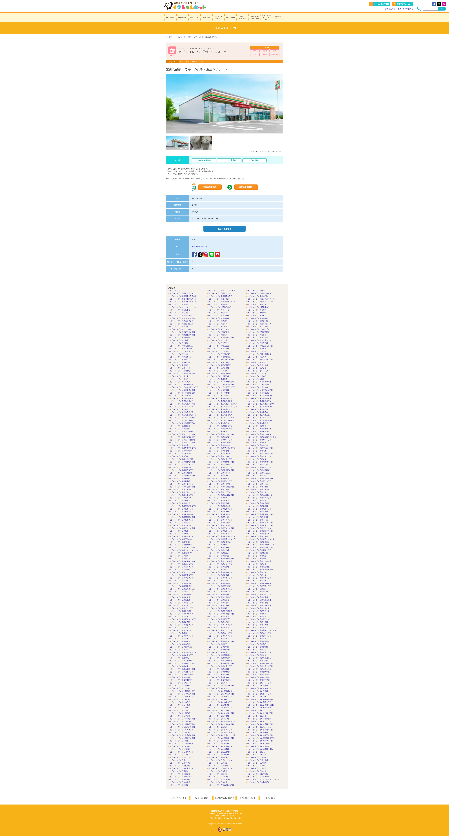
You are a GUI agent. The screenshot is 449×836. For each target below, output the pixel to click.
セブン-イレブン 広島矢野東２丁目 (221, 663)
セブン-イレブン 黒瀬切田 (256, 362)
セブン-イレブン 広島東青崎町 (219, 597)
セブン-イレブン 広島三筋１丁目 (220, 630)
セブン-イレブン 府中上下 (256, 754)
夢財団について (278, 17)
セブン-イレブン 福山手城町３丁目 (182, 719)
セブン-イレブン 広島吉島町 (218, 674)
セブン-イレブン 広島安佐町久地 (259, 429)
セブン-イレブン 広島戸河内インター (221, 572)
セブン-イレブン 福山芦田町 (179, 686)
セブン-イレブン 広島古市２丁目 (220, 616)
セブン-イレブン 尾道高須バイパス (260, 318)
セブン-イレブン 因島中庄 (217, 304)
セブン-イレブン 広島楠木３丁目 (181, 520)
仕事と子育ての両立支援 (255, 17)
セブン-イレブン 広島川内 (217, 498)
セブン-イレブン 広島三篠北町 (180, 630)
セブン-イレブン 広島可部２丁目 (220, 481)
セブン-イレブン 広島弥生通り (219, 672)
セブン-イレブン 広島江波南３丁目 (260, 454)
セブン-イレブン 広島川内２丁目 (259, 498)
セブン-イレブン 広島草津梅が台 (181, 514)
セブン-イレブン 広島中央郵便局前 (221, 558)
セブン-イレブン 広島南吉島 (179, 644)
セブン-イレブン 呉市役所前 (218, 351)
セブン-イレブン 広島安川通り (219, 658)
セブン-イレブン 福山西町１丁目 (259, 721)
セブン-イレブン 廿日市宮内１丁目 (260, 390)
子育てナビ (194, 17)
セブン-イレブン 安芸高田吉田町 (220, 296)
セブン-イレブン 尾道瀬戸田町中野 (182, 318)
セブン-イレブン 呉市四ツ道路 (219, 354)
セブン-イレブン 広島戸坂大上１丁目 (183, 619)
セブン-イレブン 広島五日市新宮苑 (182, 437)
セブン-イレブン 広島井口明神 (219, 442)
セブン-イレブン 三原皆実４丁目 (181, 768)
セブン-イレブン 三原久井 (178, 760)
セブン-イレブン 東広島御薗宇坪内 (182, 423)
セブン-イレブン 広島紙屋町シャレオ (260, 495)
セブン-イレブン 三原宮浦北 (179, 771)
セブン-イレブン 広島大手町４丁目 (221, 462)
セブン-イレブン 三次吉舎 (256, 771)
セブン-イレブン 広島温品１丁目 (181, 592)
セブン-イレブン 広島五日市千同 (220, 437)
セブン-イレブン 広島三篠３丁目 (259, 627)
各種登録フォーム (403, 4)
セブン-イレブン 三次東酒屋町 (219, 779)
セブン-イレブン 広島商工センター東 (260, 539)
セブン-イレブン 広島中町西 (218, 581)
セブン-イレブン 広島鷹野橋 (257, 553)
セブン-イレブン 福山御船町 (179, 749)
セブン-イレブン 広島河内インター (260, 528)
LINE (211, 254)
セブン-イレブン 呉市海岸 (217, 340)
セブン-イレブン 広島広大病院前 (259, 605)
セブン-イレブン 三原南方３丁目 (220, 768)
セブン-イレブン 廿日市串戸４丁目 (221, 384)
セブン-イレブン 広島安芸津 (179, 429)
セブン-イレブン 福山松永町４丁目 (182, 735)
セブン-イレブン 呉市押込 (178, 340)
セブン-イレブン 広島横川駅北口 (259, 672)
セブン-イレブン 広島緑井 (178, 633)
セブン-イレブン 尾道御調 (217, 321)
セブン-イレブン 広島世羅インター (182, 547)
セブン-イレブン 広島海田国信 (180, 473)
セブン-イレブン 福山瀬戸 (178, 710)
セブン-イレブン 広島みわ (178, 650)
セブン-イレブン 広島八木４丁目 (181, 655)
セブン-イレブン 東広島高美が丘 (181, 412)
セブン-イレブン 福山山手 (178, 754)
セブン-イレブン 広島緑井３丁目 (259, 633)
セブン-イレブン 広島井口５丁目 (259, 440)
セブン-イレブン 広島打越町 (218, 451)
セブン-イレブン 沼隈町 (256, 379)
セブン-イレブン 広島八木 (217, 652)
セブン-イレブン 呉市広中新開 (180, 349)
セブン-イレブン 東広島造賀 (257, 409)
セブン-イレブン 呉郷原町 (217, 335)
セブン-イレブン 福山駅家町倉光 (220, 691)
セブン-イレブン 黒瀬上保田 (218, 362)
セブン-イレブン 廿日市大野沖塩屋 (221, 382)
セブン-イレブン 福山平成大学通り (221, 732)
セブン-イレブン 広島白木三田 (258, 542)
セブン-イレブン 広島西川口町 (219, 583)
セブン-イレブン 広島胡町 (178, 456)
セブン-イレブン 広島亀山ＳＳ (180, 498)
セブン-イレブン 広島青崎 (256, 426)
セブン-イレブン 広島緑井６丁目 (220, 636)
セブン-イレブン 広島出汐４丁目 (220, 564)
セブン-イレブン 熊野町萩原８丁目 (182, 332)
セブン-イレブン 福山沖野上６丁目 (221, 694)
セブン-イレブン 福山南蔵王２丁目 (260, 735)
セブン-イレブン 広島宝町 (178, 556)
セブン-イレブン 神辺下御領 (257, 326)
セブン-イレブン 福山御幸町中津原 (260, 749)
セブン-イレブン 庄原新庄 (256, 368)
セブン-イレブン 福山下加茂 (179, 705)
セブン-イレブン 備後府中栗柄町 (259, 677)
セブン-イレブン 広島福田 (217, 608)
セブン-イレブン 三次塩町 (217, 774)
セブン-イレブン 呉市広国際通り (181, 346)
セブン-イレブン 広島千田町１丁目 (260, 547)
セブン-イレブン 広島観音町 (257, 506)
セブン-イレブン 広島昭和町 (179, 542)
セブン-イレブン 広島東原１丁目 (181, 603)
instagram (444, 4)
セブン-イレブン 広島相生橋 (179, 426)
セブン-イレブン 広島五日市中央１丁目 (261, 437)
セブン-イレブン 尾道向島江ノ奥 (259, 324)
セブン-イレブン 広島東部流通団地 (260, 570)
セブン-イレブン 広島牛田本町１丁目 (183, 448)
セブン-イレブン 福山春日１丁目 (259, 694)
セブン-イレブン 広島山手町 (218, 669)
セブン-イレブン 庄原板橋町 (257, 365)
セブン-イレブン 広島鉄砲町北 (258, 567)
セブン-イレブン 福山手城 (256, 716)
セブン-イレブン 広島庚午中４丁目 (221, 528)
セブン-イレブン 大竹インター (219, 310)
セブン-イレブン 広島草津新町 (219, 514)
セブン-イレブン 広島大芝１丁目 (259, 456)
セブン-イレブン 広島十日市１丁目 (182, 572)
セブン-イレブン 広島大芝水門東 (181, 459)
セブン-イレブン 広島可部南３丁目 (182, 487)
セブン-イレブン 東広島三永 (218, 423)
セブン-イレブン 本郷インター (180, 757)
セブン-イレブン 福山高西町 (179, 713)
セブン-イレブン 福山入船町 (179, 688)
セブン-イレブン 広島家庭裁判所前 (260, 478)
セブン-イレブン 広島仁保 (256, 589)
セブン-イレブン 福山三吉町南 (219, 752)
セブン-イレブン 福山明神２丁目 (181, 752)
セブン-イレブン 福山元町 (256, 752)
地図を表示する (225, 229)
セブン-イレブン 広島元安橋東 (219, 650)
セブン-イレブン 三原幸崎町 (179, 763)
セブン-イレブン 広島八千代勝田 (259, 658)
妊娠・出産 (182, 17)
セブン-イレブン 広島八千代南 (180, 661)
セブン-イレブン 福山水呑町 (179, 746)
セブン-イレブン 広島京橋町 (218, 511)
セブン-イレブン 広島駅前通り (180, 454)
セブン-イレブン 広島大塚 (256, 459)
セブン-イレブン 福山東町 (217, 727)
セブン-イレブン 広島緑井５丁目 (181, 636)
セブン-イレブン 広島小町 (178, 534)
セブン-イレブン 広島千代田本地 (259, 561)
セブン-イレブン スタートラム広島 (182, 373)
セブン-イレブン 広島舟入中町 (258, 611)
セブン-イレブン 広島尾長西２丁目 (221, 470)
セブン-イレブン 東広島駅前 (218, 395)
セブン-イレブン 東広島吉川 (257, 423)
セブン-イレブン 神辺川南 (217, 326)
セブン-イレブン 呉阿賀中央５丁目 (182, 335)
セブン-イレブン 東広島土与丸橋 (220, 415)
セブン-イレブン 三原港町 (256, 766)
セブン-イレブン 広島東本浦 (257, 603)
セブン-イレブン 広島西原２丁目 (259, 586)
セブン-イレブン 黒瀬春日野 (179, 362)
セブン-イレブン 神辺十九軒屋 (180, 329)
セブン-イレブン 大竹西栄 (178, 313)
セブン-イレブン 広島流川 (256, 581)
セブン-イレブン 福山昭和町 (218, 705)
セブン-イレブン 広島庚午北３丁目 (182, 528)
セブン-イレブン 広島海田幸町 (219, 473)
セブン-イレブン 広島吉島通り (258, 674)
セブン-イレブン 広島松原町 (257, 622)
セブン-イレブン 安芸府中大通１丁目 (183, 299)
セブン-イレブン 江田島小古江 (258, 307)
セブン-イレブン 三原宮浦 (256, 768)
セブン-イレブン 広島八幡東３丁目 (260, 666)
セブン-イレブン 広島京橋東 (257, 511)
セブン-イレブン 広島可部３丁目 (259, 481)
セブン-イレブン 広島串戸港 (218, 517)
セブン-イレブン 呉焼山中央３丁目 (260, 360)
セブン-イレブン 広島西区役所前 (259, 583)
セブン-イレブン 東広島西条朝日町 (260, 395)
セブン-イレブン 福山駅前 (217, 688)
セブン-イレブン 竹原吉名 (178, 379)
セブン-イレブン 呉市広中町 (218, 349)
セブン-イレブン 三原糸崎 (256, 757)
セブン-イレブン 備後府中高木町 (220, 680)
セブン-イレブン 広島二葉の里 (258, 608)
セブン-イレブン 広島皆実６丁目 (259, 638)
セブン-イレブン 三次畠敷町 (179, 779)
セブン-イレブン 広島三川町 (257, 625)
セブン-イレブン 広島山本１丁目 (259, 669)
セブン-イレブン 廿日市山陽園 (258, 384)
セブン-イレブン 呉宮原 (178, 360)
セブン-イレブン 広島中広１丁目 (220, 578)
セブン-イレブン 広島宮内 (217, 644)
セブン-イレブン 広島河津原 (179, 503)
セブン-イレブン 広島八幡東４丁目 (182, 669)
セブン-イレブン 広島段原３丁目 (181, 558)
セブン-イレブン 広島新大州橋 (180, 545)
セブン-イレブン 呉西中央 (256, 357)
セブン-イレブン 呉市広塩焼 (218, 346)
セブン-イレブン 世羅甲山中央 (219, 373)
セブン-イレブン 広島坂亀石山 (219, 534)
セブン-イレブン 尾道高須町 (218, 318)
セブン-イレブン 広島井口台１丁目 (182, 442)
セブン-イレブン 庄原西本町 (179, 371)
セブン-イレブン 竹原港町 (256, 376)
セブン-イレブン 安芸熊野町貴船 (259, 293)
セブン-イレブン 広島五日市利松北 (182, 440)
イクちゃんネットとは (392, 9)
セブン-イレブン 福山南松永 (218, 741)
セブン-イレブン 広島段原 (256, 556)
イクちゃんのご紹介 (201, 798)
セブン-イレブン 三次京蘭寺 (179, 774)
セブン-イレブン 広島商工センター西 (221, 539)
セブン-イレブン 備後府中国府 (180, 680)
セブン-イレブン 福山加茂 (256, 697)
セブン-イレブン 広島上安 (256, 492)
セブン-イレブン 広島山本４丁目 (181, 672)
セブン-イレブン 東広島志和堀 (219, 409)
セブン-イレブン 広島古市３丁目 (259, 616)
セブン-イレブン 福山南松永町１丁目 (183, 743)
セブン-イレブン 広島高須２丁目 (259, 550)
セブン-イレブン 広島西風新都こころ (260, 545)
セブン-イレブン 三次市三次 (257, 774)
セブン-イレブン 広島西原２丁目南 (182, 589)
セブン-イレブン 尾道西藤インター (182, 321)
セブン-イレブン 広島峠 (217, 570)
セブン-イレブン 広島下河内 (257, 536)
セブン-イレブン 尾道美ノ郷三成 (181, 324)
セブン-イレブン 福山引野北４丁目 (260, 730)
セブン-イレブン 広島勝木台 (218, 478)
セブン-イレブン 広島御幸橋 (257, 647)
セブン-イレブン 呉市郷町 (178, 343)
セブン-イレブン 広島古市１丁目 (181, 616)
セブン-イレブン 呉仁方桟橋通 (219, 357)
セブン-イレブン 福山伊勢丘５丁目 (221, 686)
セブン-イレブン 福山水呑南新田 (259, 746)
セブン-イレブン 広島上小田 (257, 487)
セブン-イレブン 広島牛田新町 (219, 445)
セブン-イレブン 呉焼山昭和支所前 (221, 360)
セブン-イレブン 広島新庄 (217, 545)
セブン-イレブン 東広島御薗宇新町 (260, 420)
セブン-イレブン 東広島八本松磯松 (182, 418)
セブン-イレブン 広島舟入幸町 (180, 611)
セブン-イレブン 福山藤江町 (179, 732)
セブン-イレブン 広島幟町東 (257, 592)
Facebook (434, 4)
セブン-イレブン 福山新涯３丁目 (220, 708)
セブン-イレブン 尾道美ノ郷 (257, 321)
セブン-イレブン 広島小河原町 (180, 467)
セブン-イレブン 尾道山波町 (218, 315)
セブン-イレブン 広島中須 (256, 575)
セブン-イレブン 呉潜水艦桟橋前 (259, 354)
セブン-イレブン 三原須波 (217, 763)
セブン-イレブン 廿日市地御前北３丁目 (183, 387)
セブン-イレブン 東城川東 (217, 379)
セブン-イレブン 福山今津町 (257, 686)
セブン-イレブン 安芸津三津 (257, 296)
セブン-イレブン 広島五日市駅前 (259, 434)
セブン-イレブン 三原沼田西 (218, 766)
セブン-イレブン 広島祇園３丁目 (220, 509)
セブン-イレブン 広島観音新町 (258, 503)
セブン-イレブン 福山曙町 (217, 683)
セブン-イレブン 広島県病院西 (219, 523)
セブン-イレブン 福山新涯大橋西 (259, 708)
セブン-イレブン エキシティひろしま (183, 307)
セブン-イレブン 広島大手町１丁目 (182, 462)
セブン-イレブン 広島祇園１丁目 (181, 509)
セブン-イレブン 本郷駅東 (217, 757)
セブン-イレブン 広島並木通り (180, 583)
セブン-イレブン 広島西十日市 (180, 586)
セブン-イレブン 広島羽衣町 (218, 594)
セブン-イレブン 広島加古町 (179, 478)
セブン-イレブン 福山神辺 (217, 699)
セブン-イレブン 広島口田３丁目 (220, 520)
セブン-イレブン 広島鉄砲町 (218, 567)
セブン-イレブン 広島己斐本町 (180, 525)
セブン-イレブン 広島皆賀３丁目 (259, 636)
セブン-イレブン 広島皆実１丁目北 (182, 638)
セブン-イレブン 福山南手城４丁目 (221, 738)
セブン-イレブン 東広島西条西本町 (260, 407)
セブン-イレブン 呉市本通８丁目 (181, 351)
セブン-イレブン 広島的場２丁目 (181, 625)
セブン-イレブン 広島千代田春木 (220, 561)
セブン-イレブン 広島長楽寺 (257, 558)
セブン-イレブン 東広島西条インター (221, 398)
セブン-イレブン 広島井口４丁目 (220, 440)
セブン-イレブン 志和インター (258, 371)
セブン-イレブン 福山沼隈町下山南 (182, 724)
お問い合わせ (408, 9)
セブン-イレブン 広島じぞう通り (259, 534)
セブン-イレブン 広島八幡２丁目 (220, 666)
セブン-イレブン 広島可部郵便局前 (221, 487)
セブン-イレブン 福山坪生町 (218, 716)
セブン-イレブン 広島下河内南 (180, 539)
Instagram (205, 254)
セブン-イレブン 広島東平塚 (218, 603)
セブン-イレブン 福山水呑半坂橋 (220, 746)
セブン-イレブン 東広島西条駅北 (259, 398)
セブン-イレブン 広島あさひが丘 (181, 431)
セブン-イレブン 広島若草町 (218, 677)
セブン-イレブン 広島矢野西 (257, 661)
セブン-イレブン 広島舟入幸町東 (220, 611)
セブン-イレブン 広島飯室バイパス (182, 445)
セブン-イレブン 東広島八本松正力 (221, 418)
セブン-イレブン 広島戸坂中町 (258, 619)
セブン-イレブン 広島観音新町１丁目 (183, 506)
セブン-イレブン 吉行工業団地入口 (221, 785)
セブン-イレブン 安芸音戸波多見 (181, 293)
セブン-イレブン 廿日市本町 (218, 390)
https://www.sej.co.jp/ (199, 246)
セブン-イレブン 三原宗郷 (256, 763)
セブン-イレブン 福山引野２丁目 (181, 730)
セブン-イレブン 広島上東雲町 (180, 489)
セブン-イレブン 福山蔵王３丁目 (259, 702)
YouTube (217, 254)
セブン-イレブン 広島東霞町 (257, 597)
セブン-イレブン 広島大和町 (218, 550)
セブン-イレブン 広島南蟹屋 (179, 641)
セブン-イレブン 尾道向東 (178, 326)
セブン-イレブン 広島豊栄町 (218, 575)
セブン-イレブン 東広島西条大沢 (181, 401)
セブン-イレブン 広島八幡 (178, 666)
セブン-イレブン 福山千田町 (218, 710)
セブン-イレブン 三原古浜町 (257, 760)
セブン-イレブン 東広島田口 (257, 412)
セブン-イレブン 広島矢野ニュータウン (183, 663)
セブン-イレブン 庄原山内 (217, 371)
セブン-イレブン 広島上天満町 (258, 489)
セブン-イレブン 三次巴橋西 (218, 777)
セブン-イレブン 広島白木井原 (219, 542)
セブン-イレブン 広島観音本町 (219, 506)
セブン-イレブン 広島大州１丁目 (220, 459)
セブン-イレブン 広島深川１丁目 (181, 608)
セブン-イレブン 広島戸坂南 (179, 622)
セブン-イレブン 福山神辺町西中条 (260, 699)
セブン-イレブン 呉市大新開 (257, 338)
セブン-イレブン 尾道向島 (217, 324)
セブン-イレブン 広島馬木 (256, 451)
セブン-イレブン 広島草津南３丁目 (182, 517)
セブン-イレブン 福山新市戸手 (180, 708)
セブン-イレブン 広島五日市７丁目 (221, 434)
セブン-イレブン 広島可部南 (257, 484)
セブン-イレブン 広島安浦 (256, 655)
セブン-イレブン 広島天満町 (179, 570)
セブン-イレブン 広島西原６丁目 (220, 589)
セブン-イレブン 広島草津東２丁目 (260, 514)
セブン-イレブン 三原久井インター (221, 760)
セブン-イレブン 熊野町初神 (218, 332)
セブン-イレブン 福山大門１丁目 (259, 710)
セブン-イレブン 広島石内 (217, 431)
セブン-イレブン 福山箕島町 (218, 743)
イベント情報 (230, 17)
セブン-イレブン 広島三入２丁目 (220, 625)
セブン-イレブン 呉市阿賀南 (179, 338)
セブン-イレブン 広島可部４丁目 (181, 484)
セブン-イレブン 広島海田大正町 (259, 473)
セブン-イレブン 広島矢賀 (256, 650)
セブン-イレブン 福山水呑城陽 (258, 743)
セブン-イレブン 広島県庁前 (179, 523)
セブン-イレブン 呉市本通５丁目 (259, 349)
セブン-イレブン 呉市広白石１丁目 (260, 346)
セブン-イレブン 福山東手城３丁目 (260, 724)
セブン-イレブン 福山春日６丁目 (220, 697)
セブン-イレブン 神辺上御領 (218, 329)
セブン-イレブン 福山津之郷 (179, 716)
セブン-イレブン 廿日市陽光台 (258, 393)
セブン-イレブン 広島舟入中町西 (181, 614)
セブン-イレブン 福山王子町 (257, 691)
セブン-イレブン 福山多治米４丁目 (260, 713)
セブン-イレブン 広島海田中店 (219, 476)
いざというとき (242, 17)
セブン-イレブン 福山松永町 (257, 732)
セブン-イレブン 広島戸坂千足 (219, 619)
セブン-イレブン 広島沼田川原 (219, 592)
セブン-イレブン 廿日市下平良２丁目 (221, 387)
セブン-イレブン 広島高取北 (218, 553)
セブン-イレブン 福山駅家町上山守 (182, 691)
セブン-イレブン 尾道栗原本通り (181, 315)
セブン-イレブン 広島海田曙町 (258, 470)
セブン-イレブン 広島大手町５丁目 (260, 462)
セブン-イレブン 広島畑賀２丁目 (259, 594)
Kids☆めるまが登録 (381, 4)
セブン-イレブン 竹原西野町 (218, 376)
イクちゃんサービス (218, 17)
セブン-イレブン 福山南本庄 (179, 741)
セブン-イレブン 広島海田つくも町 (182, 476)
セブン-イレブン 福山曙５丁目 (180, 683)
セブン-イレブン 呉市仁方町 (257, 343)
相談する (206, 17)
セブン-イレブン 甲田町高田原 (219, 365)
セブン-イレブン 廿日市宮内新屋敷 (182, 393)
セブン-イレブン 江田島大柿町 (219, 307)
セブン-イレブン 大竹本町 (217, 313)
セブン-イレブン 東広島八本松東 (259, 418)
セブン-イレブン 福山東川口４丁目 (221, 724)
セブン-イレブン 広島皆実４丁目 (220, 638)
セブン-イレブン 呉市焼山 (256, 351)
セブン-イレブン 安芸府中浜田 (219, 299)
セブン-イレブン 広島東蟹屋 (179, 600)
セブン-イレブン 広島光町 (178, 605)
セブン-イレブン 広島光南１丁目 (220, 531)
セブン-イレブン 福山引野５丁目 (220, 730)
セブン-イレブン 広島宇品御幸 (180, 451)
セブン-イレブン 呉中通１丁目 (180, 357)
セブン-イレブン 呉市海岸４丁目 (259, 340)
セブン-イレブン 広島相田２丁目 (220, 426)
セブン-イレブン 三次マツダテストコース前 (263, 779)
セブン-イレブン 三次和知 (178, 785)
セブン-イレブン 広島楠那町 (257, 517)
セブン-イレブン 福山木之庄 (179, 702)
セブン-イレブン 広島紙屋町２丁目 (221, 495)
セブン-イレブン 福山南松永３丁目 (260, 741)
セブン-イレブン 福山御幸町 (218, 749)
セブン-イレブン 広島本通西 (218, 622)
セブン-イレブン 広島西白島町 (219, 586)
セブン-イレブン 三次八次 (217, 782)
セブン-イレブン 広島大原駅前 (219, 465)
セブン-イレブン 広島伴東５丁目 (181, 575)
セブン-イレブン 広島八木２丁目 (259, 652)
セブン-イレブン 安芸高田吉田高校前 (183, 296)
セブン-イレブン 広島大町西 (257, 465)
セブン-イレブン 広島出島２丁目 (181, 567)
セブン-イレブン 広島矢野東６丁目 (260, 663)
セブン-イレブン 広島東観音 (218, 600)
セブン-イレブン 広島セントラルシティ (183, 550)
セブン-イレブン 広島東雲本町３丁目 (221, 536)
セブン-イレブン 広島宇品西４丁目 (260, 448)
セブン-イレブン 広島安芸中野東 (220, 429)
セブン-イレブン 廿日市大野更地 (259, 382)
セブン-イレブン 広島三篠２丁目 (220, 627)
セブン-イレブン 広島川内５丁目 (220, 500)
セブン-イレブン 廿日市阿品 (179, 382)
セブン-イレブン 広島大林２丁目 (181, 465)
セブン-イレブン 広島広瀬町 (218, 605)
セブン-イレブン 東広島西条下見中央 (260, 404)
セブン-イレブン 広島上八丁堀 (219, 492)
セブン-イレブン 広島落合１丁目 (220, 467)
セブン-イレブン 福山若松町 (218, 754)
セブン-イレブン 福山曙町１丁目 (259, 683)
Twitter (439, 4)
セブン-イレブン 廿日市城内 (257, 387)
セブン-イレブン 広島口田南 (257, 520)
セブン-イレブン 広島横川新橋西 (181, 674)
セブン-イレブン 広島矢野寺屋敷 (220, 661)
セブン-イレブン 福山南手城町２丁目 (260, 738)
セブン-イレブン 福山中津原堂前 (259, 719)
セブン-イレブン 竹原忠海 (256, 373)
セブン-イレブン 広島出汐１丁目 (181, 564)
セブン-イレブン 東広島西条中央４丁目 (222, 407)
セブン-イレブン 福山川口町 (179, 699)
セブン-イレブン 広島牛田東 (257, 445)
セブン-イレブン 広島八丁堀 (179, 597)
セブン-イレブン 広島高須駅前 (180, 553)
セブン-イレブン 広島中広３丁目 (259, 578)
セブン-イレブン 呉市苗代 (217, 343)
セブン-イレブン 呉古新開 (256, 335)
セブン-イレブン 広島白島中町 (180, 594)
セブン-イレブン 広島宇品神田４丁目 (221, 448)
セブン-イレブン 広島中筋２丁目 (181, 578)
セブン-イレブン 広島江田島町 (219, 454)
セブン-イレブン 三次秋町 (217, 771)
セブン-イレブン (175, 291)
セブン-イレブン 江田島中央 (179, 310)
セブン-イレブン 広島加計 (256, 476)
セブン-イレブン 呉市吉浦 (178, 354)
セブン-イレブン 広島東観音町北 (259, 600)
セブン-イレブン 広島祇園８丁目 (259, 509)
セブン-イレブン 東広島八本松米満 (221, 420)
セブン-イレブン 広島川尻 (256, 500)
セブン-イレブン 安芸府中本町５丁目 (183, 302)
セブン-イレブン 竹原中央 (178, 376)
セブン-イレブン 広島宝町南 (218, 556)
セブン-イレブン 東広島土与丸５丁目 (183, 415)
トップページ (170, 17)
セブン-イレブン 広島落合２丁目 (259, 467)
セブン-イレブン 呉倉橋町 (256, 291)
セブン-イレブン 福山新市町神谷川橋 (260, 705)
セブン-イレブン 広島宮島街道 (180, 647)
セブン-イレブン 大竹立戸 (256, 310)
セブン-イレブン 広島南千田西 (258, 641)
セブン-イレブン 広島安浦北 (179, 658)
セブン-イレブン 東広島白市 (179, 409)
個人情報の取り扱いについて (224, 798)
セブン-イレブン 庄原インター (180, 368)
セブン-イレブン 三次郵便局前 (258, 782)
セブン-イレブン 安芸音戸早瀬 (219, 293)
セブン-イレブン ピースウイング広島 (221, 291)
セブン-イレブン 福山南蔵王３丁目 (182, 738)
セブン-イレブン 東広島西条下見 (259, 401)
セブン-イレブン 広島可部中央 (219, 484)
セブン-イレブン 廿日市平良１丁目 (182, 390)
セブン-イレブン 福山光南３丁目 (220, 702)
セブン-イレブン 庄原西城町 (218, 368)
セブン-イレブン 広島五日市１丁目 (182, 434)
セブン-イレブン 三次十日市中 (180, 777)
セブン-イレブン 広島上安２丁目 (181, 495)
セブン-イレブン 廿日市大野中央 (181, 384)
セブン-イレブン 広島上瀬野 (218, 489)
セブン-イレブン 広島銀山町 (179, 481)
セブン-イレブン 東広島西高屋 (258, 415)
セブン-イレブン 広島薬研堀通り (220, 655)
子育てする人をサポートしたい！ (267, 17)
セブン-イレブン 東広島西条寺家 (220, 401)
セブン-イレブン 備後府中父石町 (259, 680)
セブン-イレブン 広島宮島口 (218, 647)
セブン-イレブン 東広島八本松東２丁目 (183, 420)
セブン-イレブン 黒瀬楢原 (178, 365)
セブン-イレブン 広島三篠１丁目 (181, 627)
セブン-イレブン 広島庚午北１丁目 (260, 525)
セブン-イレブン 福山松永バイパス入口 (222, 735)
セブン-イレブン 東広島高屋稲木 (220, 412)
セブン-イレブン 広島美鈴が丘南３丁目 (261, 630)
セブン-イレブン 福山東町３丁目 (259, 727)
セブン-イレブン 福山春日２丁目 (181, 697)
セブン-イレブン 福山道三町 (218, 719)
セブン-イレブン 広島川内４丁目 (181, 500)
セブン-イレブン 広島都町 (256, 644)
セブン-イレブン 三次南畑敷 (179, 782)
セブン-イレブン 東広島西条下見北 (182, 404)
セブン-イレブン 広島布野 (256, 614)
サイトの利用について (247, 798)
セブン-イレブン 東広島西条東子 (181, 398)
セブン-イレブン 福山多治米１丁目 (221, 713)
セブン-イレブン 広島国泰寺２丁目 (260, 531)
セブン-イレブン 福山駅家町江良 (259, 688)
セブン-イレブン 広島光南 (178, 531)
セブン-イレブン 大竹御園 (256, 313)
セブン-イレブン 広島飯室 (256, 442)
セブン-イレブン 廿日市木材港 (219, 393)
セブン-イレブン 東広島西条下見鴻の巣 (222, 404)
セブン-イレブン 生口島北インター (260, 302)
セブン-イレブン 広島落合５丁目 (181, 470)
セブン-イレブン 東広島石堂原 (180, 395)
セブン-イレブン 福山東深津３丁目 (182, 727)
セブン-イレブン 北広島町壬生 (258, 329)
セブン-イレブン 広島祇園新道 (180, 511)
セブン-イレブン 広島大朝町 (218, 456)
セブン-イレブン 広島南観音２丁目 (221, 641)
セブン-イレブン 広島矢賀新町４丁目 (183, 652)
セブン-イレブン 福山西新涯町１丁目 (221, 721)
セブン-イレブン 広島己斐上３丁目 (260, 523)
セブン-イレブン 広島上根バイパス (182, 492)
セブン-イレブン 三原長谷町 (179, 766)
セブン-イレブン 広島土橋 (256, 572)
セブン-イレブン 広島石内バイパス (260, 431)
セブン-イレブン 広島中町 (178, 581)
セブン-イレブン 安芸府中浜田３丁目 (260, 299)
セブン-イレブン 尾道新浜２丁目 (259, 315)
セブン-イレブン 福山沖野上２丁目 (182, 694)
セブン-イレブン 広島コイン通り (220, 525)
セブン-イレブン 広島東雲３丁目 (181, 536)
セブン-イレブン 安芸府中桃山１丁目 (221, 302)
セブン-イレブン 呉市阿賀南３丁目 (221, 338)
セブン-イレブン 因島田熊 (178, 304)
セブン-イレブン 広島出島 (256, 564)
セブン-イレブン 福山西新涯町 (180, 721)
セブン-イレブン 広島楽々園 (179, 677)
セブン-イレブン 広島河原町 (218, 503)
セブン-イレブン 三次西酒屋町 (258, 777)
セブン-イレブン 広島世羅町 (218, 547)
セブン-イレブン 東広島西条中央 (181, 407)
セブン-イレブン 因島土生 (256, 304)
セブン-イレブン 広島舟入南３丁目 (221, 614)
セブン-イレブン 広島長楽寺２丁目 (182, 561)
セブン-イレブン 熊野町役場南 (258, 332)
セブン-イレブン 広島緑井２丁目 (220, 633)
